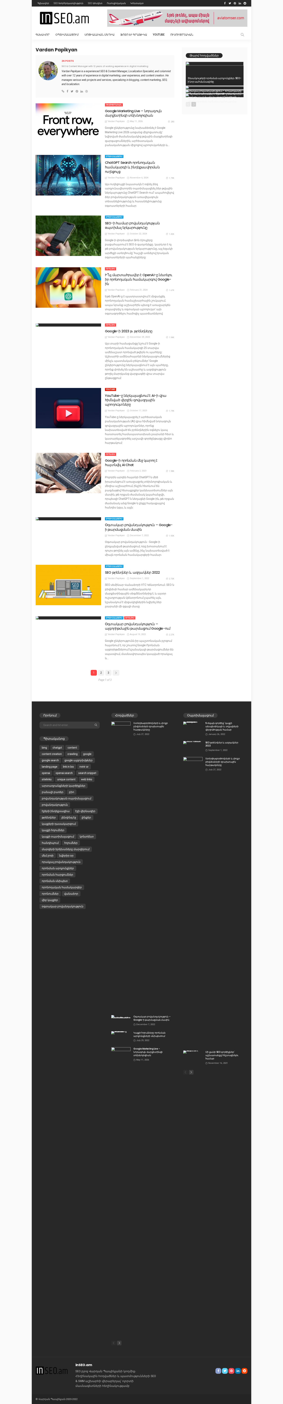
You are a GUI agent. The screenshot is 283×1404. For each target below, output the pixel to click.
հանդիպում (50, 842)
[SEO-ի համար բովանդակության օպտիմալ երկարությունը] (68, 236)
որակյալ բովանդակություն (61, 861)
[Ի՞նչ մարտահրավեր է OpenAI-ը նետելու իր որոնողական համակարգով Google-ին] (68, 287)
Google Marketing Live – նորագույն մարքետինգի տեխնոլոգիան (133, 113)
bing (44, 747)
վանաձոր (71, 893)
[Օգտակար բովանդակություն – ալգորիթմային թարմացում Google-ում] (68, 617)
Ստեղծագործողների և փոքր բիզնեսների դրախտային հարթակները (150, 726)
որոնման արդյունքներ (58, 868)
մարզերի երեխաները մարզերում (66, 849)
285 (172, 121)
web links (86, 779)
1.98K (171, 471)
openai (46, 773)
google (87, 753)
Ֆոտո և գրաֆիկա (133, 34)
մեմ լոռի (48, 855)
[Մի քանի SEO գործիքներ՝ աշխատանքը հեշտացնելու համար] (193, 1052)
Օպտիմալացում (67, 34)
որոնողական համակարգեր (62, 887)
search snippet (87, 773)
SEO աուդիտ (95, 3)
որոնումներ (50, 893)
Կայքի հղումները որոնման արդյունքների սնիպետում (149, 1034)
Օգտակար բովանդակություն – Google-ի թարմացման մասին (138, 527)
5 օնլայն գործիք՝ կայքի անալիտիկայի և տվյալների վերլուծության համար (222, 726)
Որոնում (110, 269)
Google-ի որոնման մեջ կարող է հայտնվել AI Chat (131, 462)
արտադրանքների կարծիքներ (63, 785)
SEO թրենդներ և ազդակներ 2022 (132, 572)
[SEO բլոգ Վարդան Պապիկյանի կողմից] (52, 1370)
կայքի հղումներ (53, 830)
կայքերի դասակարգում (59, 823)
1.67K (171, 290)
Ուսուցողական (116, 3)
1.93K (171, 536)
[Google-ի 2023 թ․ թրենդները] (68, 325)
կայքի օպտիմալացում (58, 836)
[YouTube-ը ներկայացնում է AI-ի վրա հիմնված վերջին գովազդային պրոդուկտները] (68, 408)
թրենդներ (49, 817)
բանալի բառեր (52, 792)
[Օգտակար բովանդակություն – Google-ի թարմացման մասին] (68, 518)
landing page (49, 766)
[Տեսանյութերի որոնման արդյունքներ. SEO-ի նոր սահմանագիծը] (215, 74)
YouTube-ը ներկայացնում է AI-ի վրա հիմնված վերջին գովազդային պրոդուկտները (135, 400)
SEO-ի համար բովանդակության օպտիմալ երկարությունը (132, 225)
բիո (71, 792)
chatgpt (57, 747)
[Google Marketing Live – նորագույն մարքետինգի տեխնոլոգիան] (68, 123)
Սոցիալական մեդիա (100, 34)
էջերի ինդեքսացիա (56, 811)
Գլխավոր (43, 3)
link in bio (68, 766)
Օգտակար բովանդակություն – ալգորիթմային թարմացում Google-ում (137, 626)
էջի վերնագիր (85, 811)
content (72, 747)
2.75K (171, 578)
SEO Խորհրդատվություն (68, 3)
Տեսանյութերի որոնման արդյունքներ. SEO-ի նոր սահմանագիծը (214, 80)
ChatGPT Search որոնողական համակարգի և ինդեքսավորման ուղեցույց (132, 167)
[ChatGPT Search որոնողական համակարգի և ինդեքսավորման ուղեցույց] (68, 175)
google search (50, 760)
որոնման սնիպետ (55, 881)
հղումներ (71, 842)
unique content (66, 779)
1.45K (171, 234)
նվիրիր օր (66, 855)
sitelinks (47, 779)
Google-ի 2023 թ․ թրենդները (128, 331)
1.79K (171, 178)
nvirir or (84, 766)
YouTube (159, 34)
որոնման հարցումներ (57, 874)
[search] (242, 35)
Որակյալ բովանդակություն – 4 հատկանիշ (214, 91)
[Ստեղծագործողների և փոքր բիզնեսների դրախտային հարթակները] (121, 866)
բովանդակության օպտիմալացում (66, 798)
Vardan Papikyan (116, 121)
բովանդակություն (55, 804)
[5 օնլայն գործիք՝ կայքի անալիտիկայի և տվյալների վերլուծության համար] (193, 723)
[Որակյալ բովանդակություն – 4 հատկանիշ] (215, 87)
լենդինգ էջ (68, 817)
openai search (64, 773)
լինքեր (86, 817)
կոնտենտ (87, 836)
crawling (72, 753)
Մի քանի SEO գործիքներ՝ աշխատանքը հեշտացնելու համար (221, 1055)
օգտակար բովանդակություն (62, 906)
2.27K (171, 634)
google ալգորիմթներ (78, 760)
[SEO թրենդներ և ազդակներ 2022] (68, 585)
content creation (52, 753)
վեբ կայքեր (50, 900)
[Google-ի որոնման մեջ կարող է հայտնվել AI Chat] (68, 473)
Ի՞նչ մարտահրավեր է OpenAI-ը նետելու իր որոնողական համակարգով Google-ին (138, 279)
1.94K (171, 337)
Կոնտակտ (137, 3)
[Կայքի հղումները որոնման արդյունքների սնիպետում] (121, 1032)
